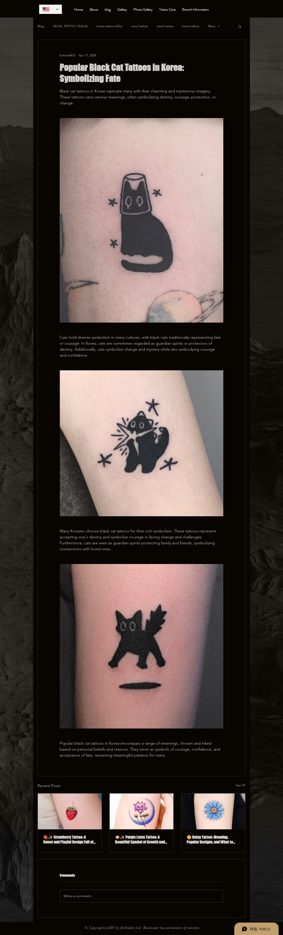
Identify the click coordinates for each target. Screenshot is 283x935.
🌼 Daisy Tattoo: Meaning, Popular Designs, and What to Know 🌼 (210, 839)
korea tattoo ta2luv (109, 26)
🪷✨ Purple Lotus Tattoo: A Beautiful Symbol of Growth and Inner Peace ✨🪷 (140, 839)
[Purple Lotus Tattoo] (142, 811)
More (211, 26)
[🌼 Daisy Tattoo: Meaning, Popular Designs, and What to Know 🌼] (213, 811)
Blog (41, 26)
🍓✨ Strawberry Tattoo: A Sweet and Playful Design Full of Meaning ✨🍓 (68, 839)
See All (240, 785)
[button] (240, 26)
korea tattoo (190, 26)
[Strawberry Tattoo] (70, 811)
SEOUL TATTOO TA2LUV (70, 26)
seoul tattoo (139, 26)
